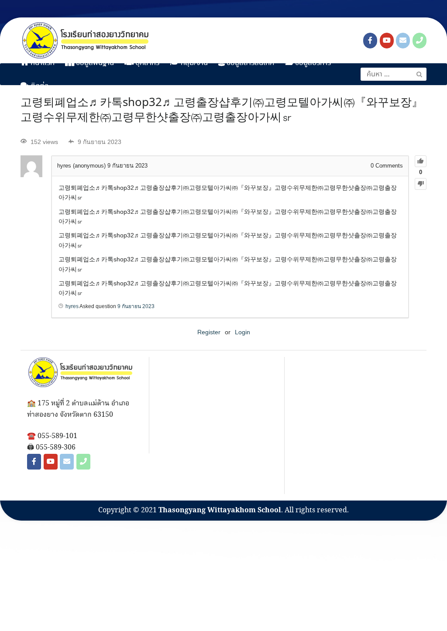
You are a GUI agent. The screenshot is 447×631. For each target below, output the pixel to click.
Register (208, 332)
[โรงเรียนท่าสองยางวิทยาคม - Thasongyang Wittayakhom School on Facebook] (370, 40)
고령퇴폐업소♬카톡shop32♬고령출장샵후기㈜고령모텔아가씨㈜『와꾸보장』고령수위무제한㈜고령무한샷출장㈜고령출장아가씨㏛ (222, 110)
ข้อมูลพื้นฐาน (94, 63)
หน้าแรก (42, 63)
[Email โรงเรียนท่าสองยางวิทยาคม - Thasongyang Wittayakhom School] (403, 40)
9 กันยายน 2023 (136, 306)
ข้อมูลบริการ (312, 63)
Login (242, 332)
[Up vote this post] (420, 161)
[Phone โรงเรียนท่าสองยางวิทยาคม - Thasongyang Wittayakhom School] (419, 40)
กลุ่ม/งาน (193, 63)
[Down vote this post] (420, 184)
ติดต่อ (39, 86)
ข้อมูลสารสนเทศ (250, 63)
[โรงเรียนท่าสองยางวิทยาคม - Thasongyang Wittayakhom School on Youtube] (387, 40)
